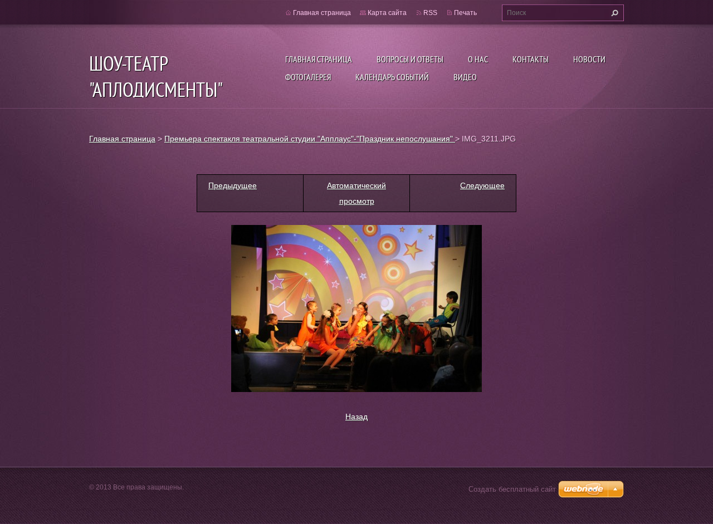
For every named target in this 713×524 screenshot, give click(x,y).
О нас (478, 59)
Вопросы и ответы (410, 59)
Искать (613, 12)
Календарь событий (392, 76)
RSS (430, 13)
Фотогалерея (308, 76)
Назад (356, 416)
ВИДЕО (465, 76)
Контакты (530, 59)
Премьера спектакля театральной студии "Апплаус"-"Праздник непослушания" (309, 138)
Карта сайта (387, 13)
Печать (465, 13)
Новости (589, 59)
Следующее (482, 185)
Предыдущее (232, 185)
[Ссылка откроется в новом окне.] (356, 307)
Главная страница (318, 59)
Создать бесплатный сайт (512, 489)
